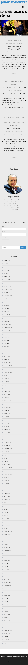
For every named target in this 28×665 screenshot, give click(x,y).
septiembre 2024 (8, 334)
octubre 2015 (7, 627)
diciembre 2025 (7, 286)
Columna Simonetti (21, 38)
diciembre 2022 (7, 401)
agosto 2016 (7, 595)
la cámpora (19, 120)
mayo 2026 (6, 270)
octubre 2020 (7, 471)
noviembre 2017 (7, 550)
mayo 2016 (6, 604)
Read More (14, 73)
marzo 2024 (7, 353)
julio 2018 (6, 538)
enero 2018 (6, 544)
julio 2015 (6, 636)
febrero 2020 (7, 496)
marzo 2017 (6, 576)
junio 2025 (6, 305)
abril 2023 (6, 388)
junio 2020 (6, 483)
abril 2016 (6, 608)
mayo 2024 (6, 346)
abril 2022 (6, 426)
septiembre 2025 (8, 295)
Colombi (13, 38)
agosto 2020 (7, 477)
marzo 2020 (7, 493)
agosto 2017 (7, 560)
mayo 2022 (6, 423)
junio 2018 (6, 541)
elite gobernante (17, 40)
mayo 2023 (6, 385)
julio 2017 (6, 563)
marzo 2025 (7, 315)
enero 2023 (6, 397)
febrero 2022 (7, 432)
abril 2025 (6, 311)
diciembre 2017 (7, 547)
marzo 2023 (7, 391)
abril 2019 (6, 515)
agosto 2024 (7, 337)
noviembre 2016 (7, 585)
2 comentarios (18, 52)
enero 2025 (7, 321)
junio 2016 (6, 601)
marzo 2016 (6, 611)
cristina (22, 117)
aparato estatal (6, 38)
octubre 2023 (7, 369)
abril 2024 (6, 350)
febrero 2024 (7, 356)
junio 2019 (6, 509)
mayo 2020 (6, 487)
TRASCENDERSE (14, 128)
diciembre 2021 (7, 439)
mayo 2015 (6, 643)
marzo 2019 (6, 518)
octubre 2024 (7, 330)
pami (23, 122)
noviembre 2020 (8, 467)
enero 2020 (7, 499)
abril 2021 (6, 458)
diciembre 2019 (7, 503)
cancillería (6, 117)
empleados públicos (10, 43)
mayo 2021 (6, 455)
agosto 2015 (7, 633)
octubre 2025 (7, 292)
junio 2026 (6, 267)
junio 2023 (6, 381)
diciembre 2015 (7, 620)
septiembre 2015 (8, 630)
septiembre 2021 (8, 448)
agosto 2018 (7, 534)
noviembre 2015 (7, 624)
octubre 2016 (7, 589)
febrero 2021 (7, 464)
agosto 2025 (7, 299)
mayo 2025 (6, 308)
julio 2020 (6, 480)
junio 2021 (6, 452)
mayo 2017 (6, 569)
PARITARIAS (7, 81)
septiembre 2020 (8, 474)
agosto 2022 (7, 413)
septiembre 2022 (8, 410)
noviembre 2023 (8, 366)
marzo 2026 (7, 276)
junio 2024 (6, 343)
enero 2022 (7, 436)
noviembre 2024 (8, 327)
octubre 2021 (7, 445)
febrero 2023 (7, 394)
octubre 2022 (7, 407)
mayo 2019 (6, 512)
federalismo (19, 43)
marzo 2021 (6, 461)
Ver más (13, 212)
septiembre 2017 (8, 557)
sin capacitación (13, 125)
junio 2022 (6, 420)
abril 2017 (6, 573)
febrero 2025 (7, 318)
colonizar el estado (14, 117)
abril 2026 (6, 273)
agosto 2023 (7, 375)
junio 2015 (6, 640)
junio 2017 (6, 566)
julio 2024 (6, 340)
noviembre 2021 (7, 442)
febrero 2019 (7, 522)
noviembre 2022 (8, 404)
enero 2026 (6, 283)
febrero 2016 (7, 614)
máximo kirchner (7, 122)
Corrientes (9, 40)
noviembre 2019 (7, 506)
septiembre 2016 (8, 592)
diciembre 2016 (7, 582)
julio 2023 (6, 378)
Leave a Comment (18, 90)
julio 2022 (6, 416)
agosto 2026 (7, 260)
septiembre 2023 (8, 372)
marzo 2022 (7, 429)
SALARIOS (13, 84)
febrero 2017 (7, 579)
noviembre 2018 (7, 525)
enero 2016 (6, 617)
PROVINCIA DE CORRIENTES (17, 81)
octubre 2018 (7, 528)
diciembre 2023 (7, 362)
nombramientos (16, 122)
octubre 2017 (7, 554)
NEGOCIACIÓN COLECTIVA (19, 79)
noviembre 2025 (8, 289)
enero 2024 (7, 359)
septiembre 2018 (8, 531)
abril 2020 (6, 490)
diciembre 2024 (7, 324)
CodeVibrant (21, 662)
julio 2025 (6, 302)
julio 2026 (6, 264)
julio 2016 (6, 598)
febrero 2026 (7, 279)
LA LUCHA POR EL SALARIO (14, 87)
